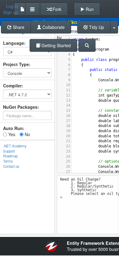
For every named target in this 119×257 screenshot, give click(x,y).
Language (13, 43)
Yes (11, 134)
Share (18, 27)
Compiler (12, 86)
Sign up (10, 12)
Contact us (11, 166)
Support (9, 151)
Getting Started (55, 45)
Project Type (16, 64)
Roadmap (10, 155)
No (26, 134)
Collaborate (53, 27)
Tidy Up (96, 27)
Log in (12, 6)
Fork (56, 9)
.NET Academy (15, 145)
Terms (8, 161)
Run (89, 9)
